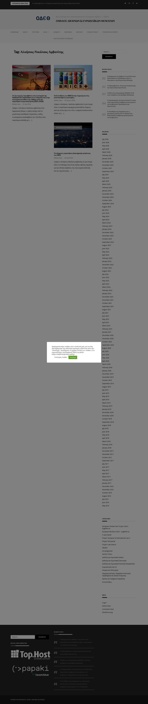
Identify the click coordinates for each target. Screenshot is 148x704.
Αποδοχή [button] (73, 357)
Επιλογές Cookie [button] (60, 357)
